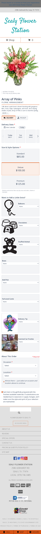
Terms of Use (35, 526)
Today (22, 127)
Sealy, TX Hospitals (31, 519)
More (4, 113)
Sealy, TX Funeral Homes (12, 519)
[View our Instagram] (22, 459)
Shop (11, 40)
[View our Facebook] (15, 459)
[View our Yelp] (25, 459)
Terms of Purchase (21, 526)
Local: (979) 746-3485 (20, 475)
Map (21, 532)
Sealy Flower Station (20, 25)
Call (7, 532)
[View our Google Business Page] (18, 459)
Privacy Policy (6, 526)
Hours (35, 532)
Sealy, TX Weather (10, 522)
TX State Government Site (28, 522)
